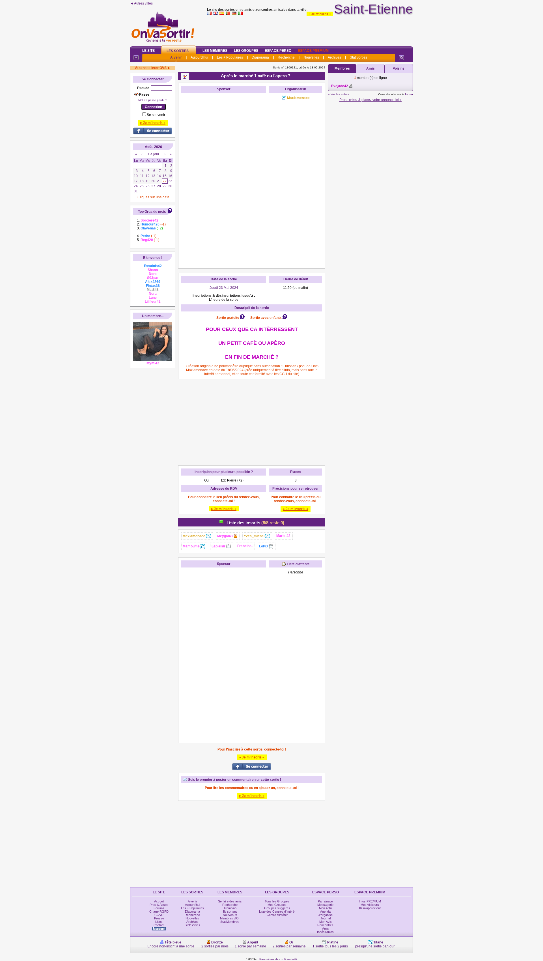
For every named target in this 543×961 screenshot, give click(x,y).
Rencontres (325, 925)
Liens (159, 921)
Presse (159, 918)
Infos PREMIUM (370, 901)
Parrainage (325, 901)
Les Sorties (178, 51)
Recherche (286, 57)
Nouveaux (230, 915)
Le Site (148, 51)
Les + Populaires (230, 57)
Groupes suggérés (277, 908)
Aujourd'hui (199, 57)
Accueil (159, 901)
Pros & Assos (159, 904)
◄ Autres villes (141, 3)
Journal (325, 918)
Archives (334, 57)
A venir (176, 57)
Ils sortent (230, 911)
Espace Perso (278, 51)
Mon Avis (325, 921)
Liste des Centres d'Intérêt (277, 911)
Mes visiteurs (370, 904)
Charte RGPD (159, 911)
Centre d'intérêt (277, 915)
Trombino (229, 908)
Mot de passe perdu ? (152, 100)
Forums (159, 908)
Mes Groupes (277, 904)
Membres (342, 68)
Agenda (325, 911)
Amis (370, 68)
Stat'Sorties (358, 57)
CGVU (158, 915)
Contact (159, 925)
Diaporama (260, 57)
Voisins (398, 68)
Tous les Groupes (277, 901)
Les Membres (214, 51)
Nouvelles (311, 57)
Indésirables (325, 932)
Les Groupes (246, 51)
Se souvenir (156, 115)
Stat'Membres (229, 921)
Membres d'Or (230, 918)
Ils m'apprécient (370, 908)
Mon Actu (325, 908)
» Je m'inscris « (320, 13)
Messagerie (325, 904)
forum (409, 94)
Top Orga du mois (152, 212)
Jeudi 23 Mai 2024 (224, 288)
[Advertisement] (310, 29)
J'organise (325, 915)
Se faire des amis (230, 901)
